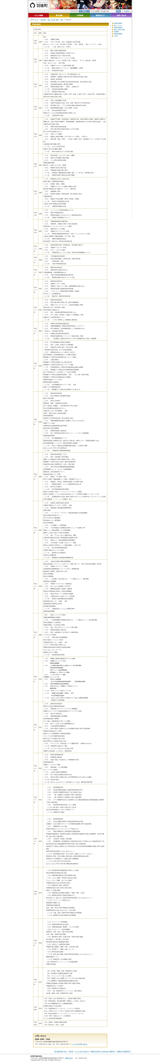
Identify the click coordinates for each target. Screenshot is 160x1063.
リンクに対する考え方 (82, 1051)
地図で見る (68, 1058)
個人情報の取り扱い (60, 1051)
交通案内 (116, 31)
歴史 (62, 19)
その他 (116, 35)
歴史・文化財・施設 (53, 19)
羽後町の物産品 (118, 27)
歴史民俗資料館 (118, 33)
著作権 (71, 1051)
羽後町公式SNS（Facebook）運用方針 (102, 1051)
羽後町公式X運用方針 (124, 1051)
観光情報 (43, 19)
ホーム (37, 19)
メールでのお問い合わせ (79, 1044)
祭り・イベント (118, 25)
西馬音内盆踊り (118, 23)
